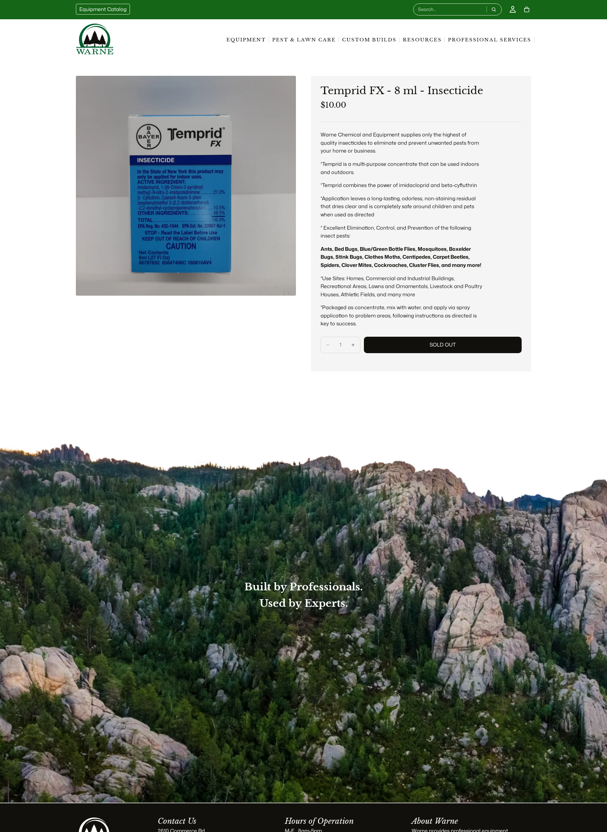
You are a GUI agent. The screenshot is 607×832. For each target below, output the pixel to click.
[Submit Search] (494, 9)
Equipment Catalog (102, 9)
